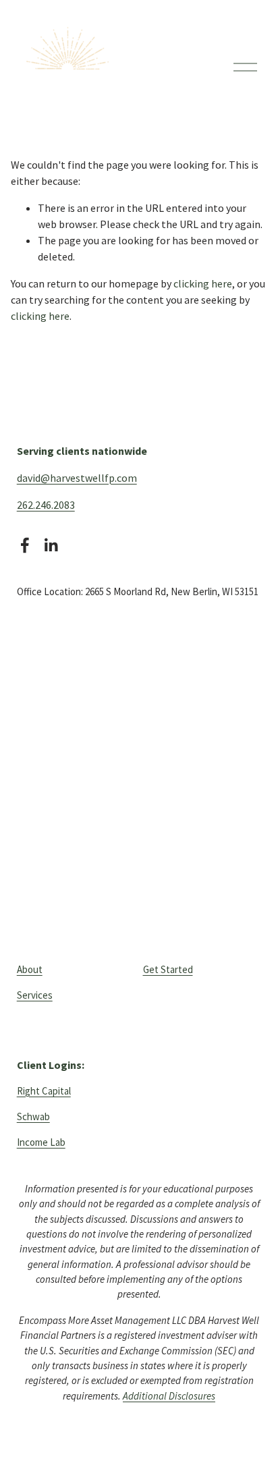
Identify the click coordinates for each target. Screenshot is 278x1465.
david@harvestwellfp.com (77, 478)
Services (35, 995)
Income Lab (41, 1142)
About (30, 969)
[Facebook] (25, 545)
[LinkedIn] (51, 545)
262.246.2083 (46, 505)
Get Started (168, 969)
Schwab (33, 1116)
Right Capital (44, 1090)
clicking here (202, 283)
